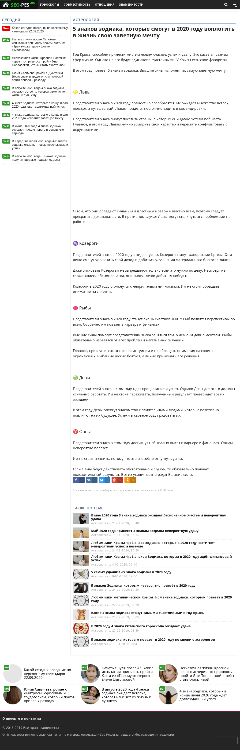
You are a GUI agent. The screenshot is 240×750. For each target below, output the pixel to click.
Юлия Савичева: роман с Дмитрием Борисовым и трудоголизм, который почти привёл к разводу (37, 76)
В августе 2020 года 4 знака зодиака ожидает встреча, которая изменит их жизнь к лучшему (39, 91)
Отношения (104, 5)
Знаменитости (131, 5)
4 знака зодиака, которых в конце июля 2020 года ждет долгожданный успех (40, 104)
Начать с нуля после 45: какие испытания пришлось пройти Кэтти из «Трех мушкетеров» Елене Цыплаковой (38, 45)
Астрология (86, 20)
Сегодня (11, 20)
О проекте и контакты (21, 718)
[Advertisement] (154, 165)
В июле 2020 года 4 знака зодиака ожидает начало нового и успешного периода (38, 129)
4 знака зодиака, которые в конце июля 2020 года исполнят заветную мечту (40, 116)
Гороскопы (49, 5)
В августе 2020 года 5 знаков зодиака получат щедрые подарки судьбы (39, 157)
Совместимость (77, 5)
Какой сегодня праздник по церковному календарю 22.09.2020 (40, 29)
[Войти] (235, 4)
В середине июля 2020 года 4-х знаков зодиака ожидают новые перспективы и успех (40, 144)
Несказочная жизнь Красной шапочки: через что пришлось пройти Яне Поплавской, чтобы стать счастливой (39, 61)
